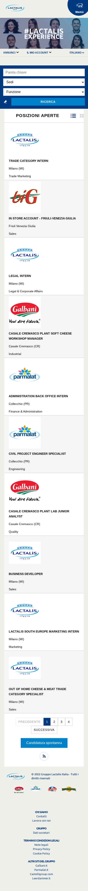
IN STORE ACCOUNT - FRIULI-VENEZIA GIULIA (42, 218)
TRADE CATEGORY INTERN (28, 160)
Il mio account (38, 52)
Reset (5, 102)
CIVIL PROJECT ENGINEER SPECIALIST (37, 453)
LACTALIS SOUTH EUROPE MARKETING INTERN (44, 631)
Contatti (41, 816)
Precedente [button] (29, 721)
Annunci (9, 52)
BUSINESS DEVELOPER (26, 574)
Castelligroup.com (41, 874)
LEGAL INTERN (20, 276)
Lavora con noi (41, 820)
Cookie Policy (41, 853)
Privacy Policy (41, 849)
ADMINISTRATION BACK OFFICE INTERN (38, 396)
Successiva (44, 729)
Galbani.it (41, 865)
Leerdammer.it (41, 878)
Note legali (41, 844)
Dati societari (41, 832)
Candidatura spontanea (44, 743)
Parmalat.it (41, 869)
